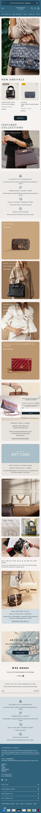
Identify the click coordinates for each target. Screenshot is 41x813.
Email (23, 407)
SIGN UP (31, 413)
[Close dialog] (39, 396)
